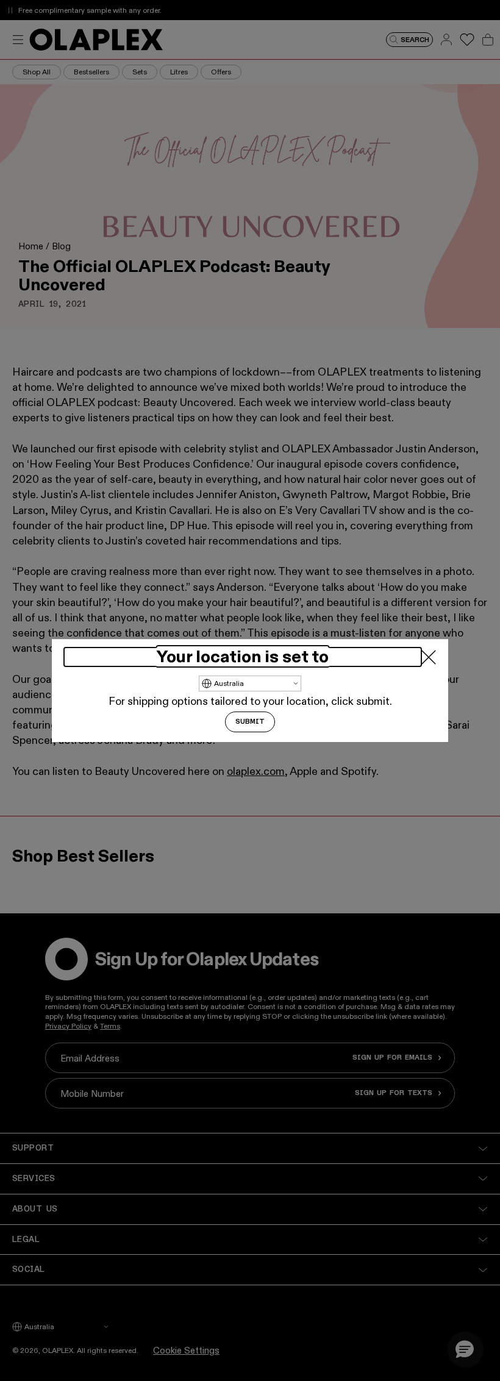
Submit (250, 722)
